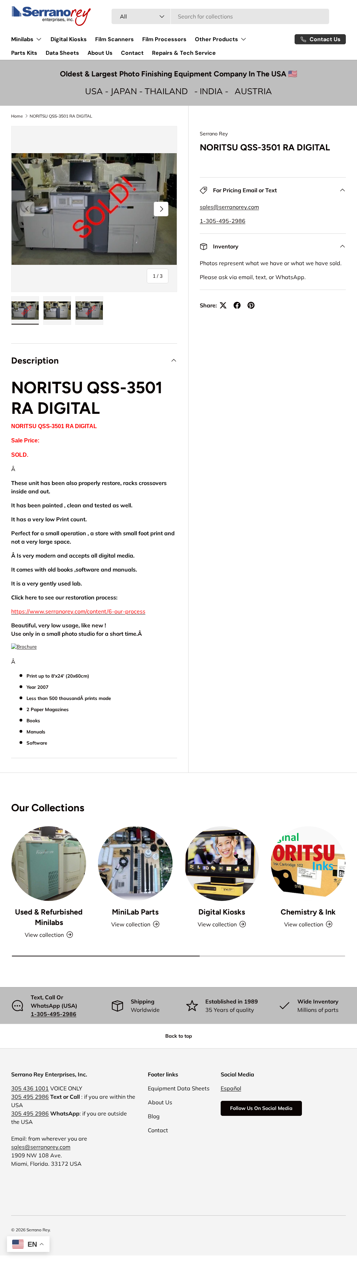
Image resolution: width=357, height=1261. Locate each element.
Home (17, 116)
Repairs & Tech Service (184, 53)
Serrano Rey (214, 133)
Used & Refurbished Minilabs (49, 917)
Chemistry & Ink (308, 912)
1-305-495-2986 (222, 220)
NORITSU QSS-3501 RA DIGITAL (61, 116)
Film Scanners (114, 39)
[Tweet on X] (223, 305)
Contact (132, 53)
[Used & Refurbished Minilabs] (49, 863)
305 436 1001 (30, 1088)
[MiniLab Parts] (135, 863)
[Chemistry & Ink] (308, 863)
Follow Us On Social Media (261, 1108)
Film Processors (164, 39)
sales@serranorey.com (229, 206)
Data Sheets (62, 53)
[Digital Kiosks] (221, 863)
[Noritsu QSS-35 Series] (24, 648)
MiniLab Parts (135, 912)
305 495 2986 (30, 1096)
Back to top (178, 1036)
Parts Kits (24, 53)
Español (231, 1088)
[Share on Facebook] (237, 305)
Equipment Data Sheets (179, 1088)
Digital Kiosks (69, 39)
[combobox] (220, 16)
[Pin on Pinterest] (251, 305)
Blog (154, 1116)
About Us (100, 53)
